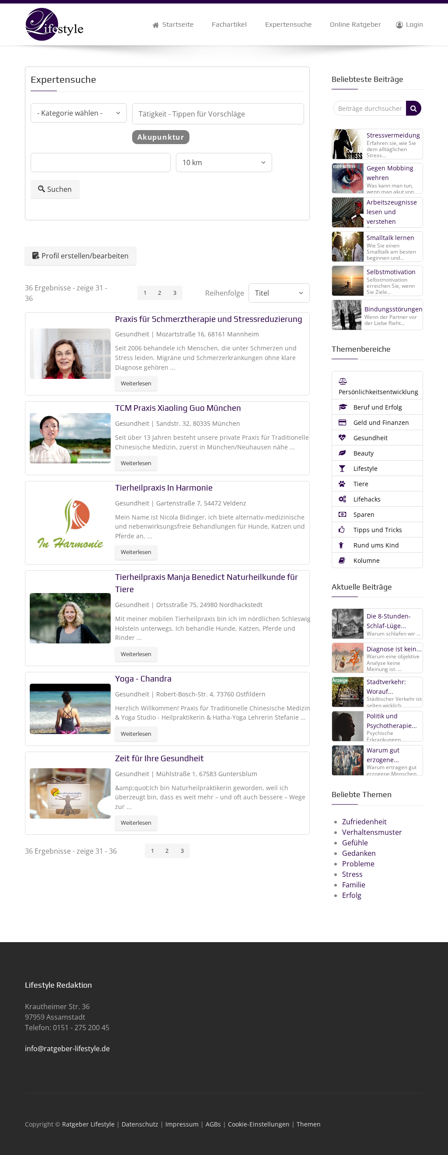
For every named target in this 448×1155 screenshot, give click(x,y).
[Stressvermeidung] (348, 144)
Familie (353, 885)
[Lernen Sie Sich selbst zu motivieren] (348, 281)
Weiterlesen (136, 383)
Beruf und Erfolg (377, 407)
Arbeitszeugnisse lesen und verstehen (392, 211)
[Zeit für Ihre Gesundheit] (70, 792)
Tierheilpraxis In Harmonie (164, 487)
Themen (309, 1124)
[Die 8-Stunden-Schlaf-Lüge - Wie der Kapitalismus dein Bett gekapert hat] (348, 623)
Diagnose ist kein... (394, 649)
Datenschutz (140, 1124)
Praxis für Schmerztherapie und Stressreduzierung (208, 319)
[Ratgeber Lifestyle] (54, 23)
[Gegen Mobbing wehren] (348, 178)
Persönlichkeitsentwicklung (378, 392)
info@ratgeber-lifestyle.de (67, 1048)
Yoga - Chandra (143, 678)
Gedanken (359, 853)
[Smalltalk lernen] (348, 246)
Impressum (182, 1124)
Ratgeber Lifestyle (88, 1124)
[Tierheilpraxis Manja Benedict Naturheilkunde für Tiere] (70, 617)
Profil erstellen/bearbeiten (85, 256)
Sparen (363, 514)
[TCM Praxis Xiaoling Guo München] (70, 437)
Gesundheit (370, 438)
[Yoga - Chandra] (70, 708)
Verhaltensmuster (372, 832)
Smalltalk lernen (390, 237)
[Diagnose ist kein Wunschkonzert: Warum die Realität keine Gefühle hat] (348, 657)
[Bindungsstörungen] (346, 315)
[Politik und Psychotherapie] (348, 726)
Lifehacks (366, 499)
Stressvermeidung (393, 135)
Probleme (358, 864)
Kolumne (366, 560)
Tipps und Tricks (377, 530)
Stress (352, 874)
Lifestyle (365, 468)
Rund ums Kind (375, 545)
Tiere (360, 484)
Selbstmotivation (391, 272)
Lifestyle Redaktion (58, 984)
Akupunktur (160, 137)
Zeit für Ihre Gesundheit (159, 758)
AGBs (213, 1124)
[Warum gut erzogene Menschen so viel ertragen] (348, 760)
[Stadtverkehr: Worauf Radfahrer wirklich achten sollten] (348, 691)
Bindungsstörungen (393, 309)
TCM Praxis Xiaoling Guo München (178, 408)
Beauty (363, 453)
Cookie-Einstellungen (259, 1124)
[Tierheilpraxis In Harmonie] (70, 522)
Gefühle (355, 843)
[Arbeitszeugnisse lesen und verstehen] (348, 212)
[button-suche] (413, 108)
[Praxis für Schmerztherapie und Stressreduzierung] (70, 353)
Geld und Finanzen (380, 422)
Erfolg (351, 895)
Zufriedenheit (364, 822)
